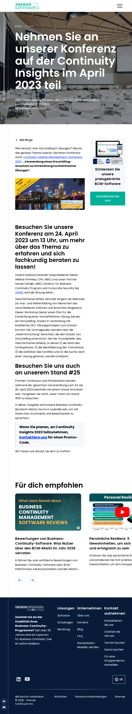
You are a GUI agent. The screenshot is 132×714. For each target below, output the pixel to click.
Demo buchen (114, 650)
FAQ (80, 636)
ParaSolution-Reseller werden (88, 645)
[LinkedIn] (4, 701)
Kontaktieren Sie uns (113, 623)
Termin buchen (114, 643)
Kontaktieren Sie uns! (107, 198)
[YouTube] (4, 707)
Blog (80, 629)
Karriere (82, 622)
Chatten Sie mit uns (112, 634)
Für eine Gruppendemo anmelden (114, 660)
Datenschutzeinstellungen (91, 696)
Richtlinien (61, 696)
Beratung (63, 629)
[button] (119, 5)
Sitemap (120, 696)
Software (63, 616)
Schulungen (65, 622)
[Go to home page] (33, 608)
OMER (19, 292)
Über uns (83, 616)
